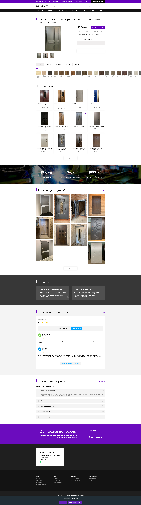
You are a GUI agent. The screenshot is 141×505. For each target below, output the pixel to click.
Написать (93, 431)
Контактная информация (41, 484)
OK (63, 502)
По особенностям (93, 476)
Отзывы (92, 10)
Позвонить (93, 434)
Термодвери (50, 10)
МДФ (37, 68)
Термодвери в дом (93, 478)
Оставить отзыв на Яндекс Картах (70, 363)
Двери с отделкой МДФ (76, 478)
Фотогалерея (75, 10)
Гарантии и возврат (58, 482)
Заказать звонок (96, 437)
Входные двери (75, 476)
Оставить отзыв (77, 328)
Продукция (40, 10)
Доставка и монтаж (58, 480)
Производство (57, 478)
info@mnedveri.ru (69, 1)
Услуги (55, 476)
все (104, 190)
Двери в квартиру (63, 10)
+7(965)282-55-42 (83, 1)
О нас (84, 10)
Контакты (101, 10)
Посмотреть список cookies (74, 502)
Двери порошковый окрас (77, 480)
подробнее (102, 381)
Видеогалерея (39, 482)
